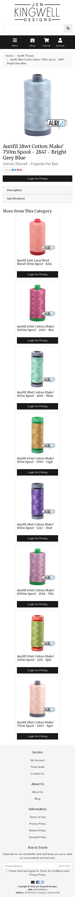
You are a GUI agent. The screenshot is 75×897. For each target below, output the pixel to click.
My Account (37, 760)
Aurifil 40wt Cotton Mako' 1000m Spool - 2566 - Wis (35, 592)
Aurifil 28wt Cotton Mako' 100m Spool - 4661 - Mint (35, 394)
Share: (8, 170)
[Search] (68, 28)
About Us (37, 792)
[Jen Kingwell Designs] (37, 11)
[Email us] (33, 882)
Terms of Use (37, 817)
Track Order (37, 767)
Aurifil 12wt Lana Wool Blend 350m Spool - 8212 (34, 262)
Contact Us (37, 773)
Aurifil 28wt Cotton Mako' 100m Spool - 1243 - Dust (35, 526)
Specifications (16, 198)
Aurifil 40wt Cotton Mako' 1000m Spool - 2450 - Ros (35, 328)
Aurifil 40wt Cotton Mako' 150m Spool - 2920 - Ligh (35, 460)
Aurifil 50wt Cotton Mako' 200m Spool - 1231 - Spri (35, 658)
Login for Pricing (37, 178)
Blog (37, 798)
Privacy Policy (37, 823)
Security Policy (37, 837)
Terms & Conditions (52, 871)
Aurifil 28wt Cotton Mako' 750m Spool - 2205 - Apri (35, 724)
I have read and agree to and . (38, 872)
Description (14, 190)
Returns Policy (37, 830)
